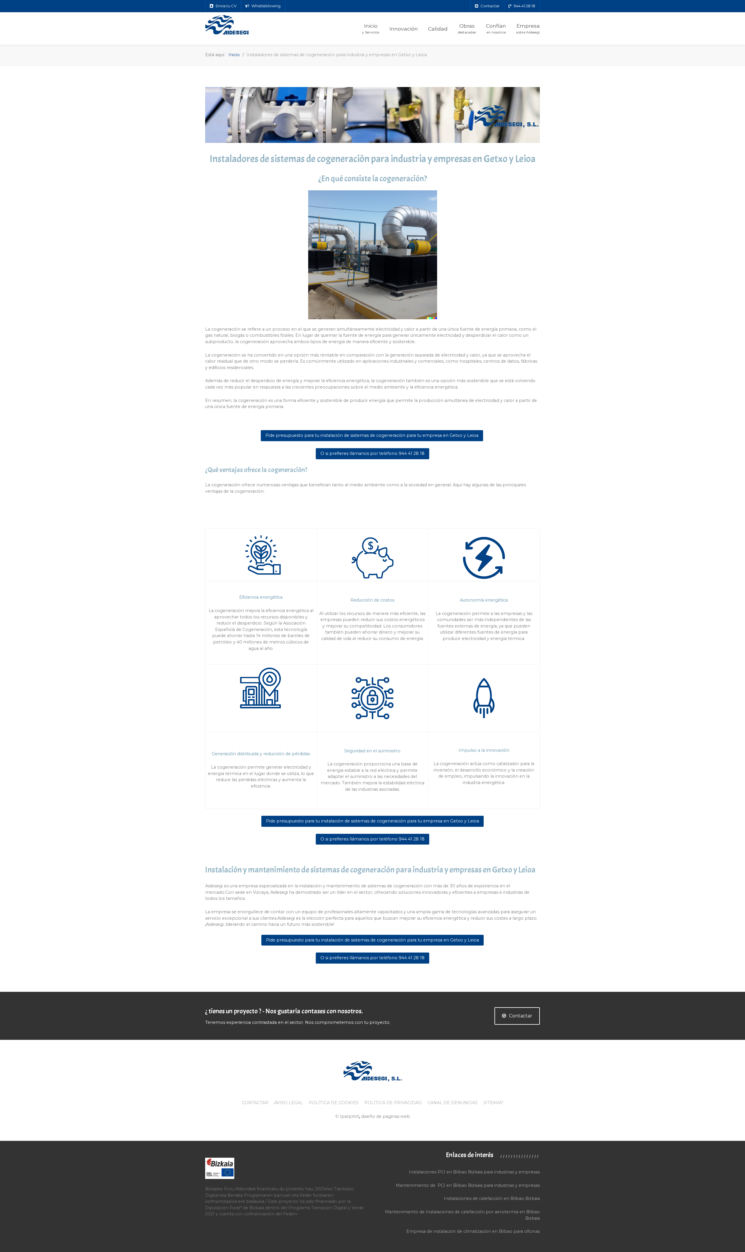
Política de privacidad (393, 1102)
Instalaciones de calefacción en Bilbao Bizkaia (492, 1198)
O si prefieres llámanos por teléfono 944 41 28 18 (372, 453)
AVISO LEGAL (288, 1102)
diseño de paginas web (385, 1116)
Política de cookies (334, 1102)
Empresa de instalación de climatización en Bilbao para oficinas (473, 1231)
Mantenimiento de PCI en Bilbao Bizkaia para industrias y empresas (468, 1185)
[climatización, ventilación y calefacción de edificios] (241, 25)
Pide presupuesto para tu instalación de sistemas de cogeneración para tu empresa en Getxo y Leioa (371, 435)
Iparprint (349, 1116)
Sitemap (493, 1102)
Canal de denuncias (453, 1102)
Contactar (520, 1016)
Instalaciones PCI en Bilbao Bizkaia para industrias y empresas (474, 1172)
